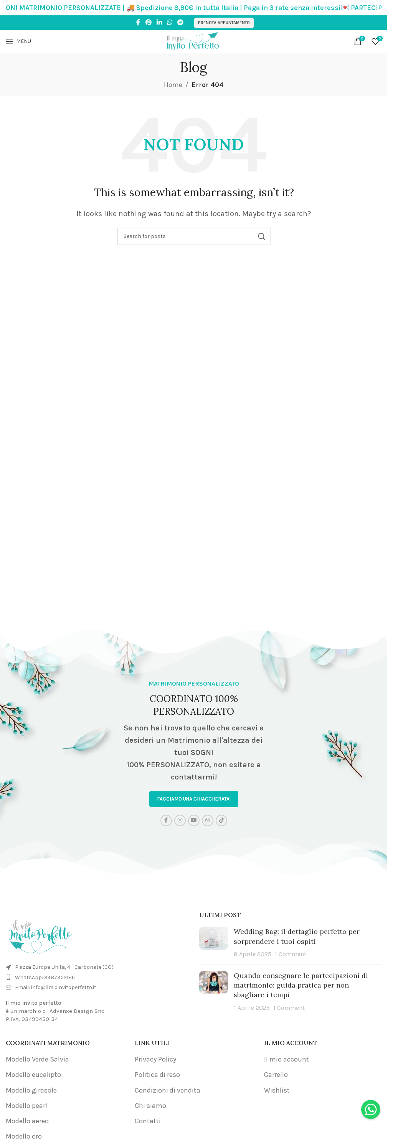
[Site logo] (193, 40)
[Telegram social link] (180, 22)
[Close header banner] (377, 7)
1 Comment (290, 954)
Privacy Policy (155, 1059)
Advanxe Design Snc (77, 1010)
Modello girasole (31, 1090)
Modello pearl (26, 1105)
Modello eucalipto (33, 1074)
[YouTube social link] (194, 820)
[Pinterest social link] (148, 22)
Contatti (148, 1121)
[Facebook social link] (138, 22)
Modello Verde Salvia (37, 1059)
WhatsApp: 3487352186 (45, 977)
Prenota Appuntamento (224, 22)
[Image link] (40, 934)
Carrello (276, 1074)
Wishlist (277, 1090)
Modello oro (24, 1136)
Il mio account (286, 1059)
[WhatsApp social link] (170, 22)
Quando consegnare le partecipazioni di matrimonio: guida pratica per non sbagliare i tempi (301, 985)
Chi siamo (150, 1105)
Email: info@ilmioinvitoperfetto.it (55, 987)
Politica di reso (157, 1074)
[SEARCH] (262, 236)
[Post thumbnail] (213, 943)
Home (173, 84)
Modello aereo (27, 1121)
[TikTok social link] (221, 820)
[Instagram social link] (180, 820)
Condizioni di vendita (167, 1090)
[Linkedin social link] (159, 22)
